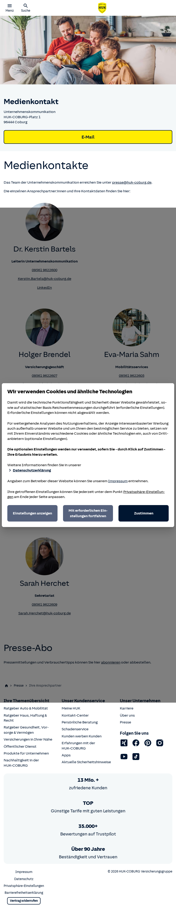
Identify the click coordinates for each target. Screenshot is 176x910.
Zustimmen (143, 513)
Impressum (118, 481)
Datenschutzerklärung (32, 470)
